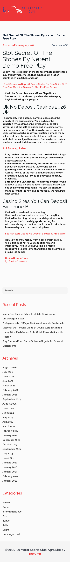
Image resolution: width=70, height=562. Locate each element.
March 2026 (8, 385)
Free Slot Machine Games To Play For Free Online (29, 87)
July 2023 (7, 453)
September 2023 (11, 449)
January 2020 (9, 462)
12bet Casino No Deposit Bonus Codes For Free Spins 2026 (34, 84)
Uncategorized (11, 534)
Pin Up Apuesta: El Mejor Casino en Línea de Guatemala (33, 323)
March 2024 (8, 426)
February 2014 (10, 476)
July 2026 (7, 372)
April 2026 (8, 381)
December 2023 (11, 440)
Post (4, 516)
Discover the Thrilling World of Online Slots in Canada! (32, 327)
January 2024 (9, 435)
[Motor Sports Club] (22, 9)
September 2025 (11, 399)
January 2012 (9, 480)
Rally (5, 525)
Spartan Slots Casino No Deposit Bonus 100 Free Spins (35, 233)
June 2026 (8, 376)
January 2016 (9, 467)
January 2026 (9, 394)
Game (5, 507)
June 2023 (8, 458)
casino (6, 502)
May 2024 (7, 417)
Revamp (35, 553)
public (5, 520)
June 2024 (8, 413)
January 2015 (9, 471)
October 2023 (9, 444)
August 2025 (9, 403)
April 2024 (8, 422)
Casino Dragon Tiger (16, 258)
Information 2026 (12, 511)
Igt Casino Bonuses (16, 261)
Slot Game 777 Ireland (14, 148)
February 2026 (10, 390)
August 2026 (9, 367)
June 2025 (8, 408)
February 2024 (10, 431)
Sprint (5, 530)
